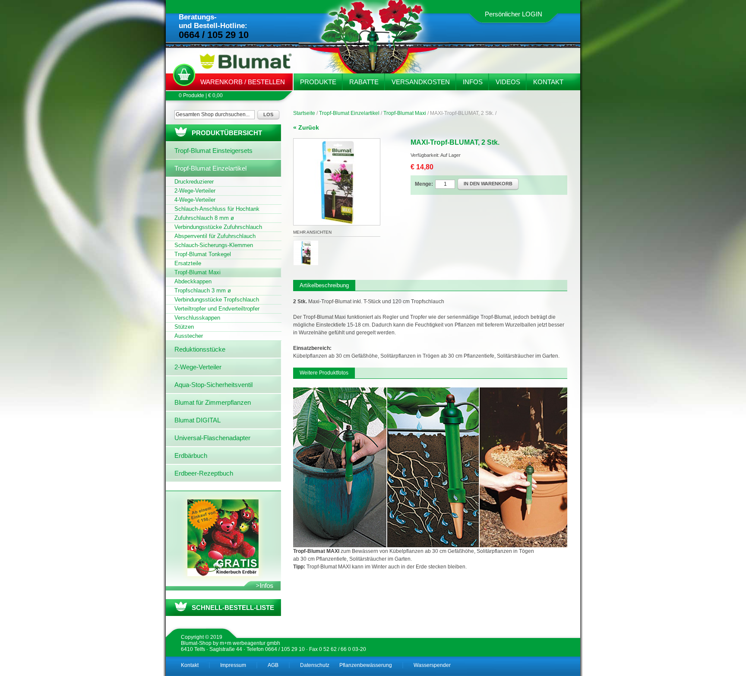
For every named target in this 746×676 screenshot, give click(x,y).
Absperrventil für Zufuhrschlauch (215, 236)
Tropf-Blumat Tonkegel (202, 254)
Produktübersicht (227, 132)
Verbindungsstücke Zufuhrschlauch (218, 227)
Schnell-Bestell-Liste (233, 607)
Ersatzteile (187, 263)
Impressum (233, 665)
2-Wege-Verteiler (194, 190)
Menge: (424, 184)
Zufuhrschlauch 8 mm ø (204, 218)
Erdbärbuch (190, 455)
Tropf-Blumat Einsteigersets (213, 150)
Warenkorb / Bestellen (242, 82)
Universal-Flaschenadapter (212, 437)
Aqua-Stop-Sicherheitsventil (213, 384)
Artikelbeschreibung (324, 285)
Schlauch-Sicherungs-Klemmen (213, 245)
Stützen (184, 327)
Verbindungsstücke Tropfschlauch (216, 299)
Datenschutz (314, 665)
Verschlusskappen (197, 317)
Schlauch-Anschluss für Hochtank (216, 209)
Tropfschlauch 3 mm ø (202, 290)
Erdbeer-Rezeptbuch (203, 473)
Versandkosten (421, 82)
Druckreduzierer (194, 181)
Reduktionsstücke (199, 349)
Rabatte (364, 82)
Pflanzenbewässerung (365, 665)
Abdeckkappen (193, 281)
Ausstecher (188, 336)
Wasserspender (432, 665)
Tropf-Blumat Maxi (404, 113)
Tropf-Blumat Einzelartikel (349, 113)
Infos (473, 82)
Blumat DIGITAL (197, 420)
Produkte (318, 82)
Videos (508, 82)
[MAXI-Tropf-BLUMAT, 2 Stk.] (337, 143)
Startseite (304, 113)
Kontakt (548, 82)
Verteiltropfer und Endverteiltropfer (216, 308)
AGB (273, 665)
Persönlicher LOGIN (513, 14)
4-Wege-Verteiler (194, 200)
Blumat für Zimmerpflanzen (212, 402)
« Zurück (306, 127)
